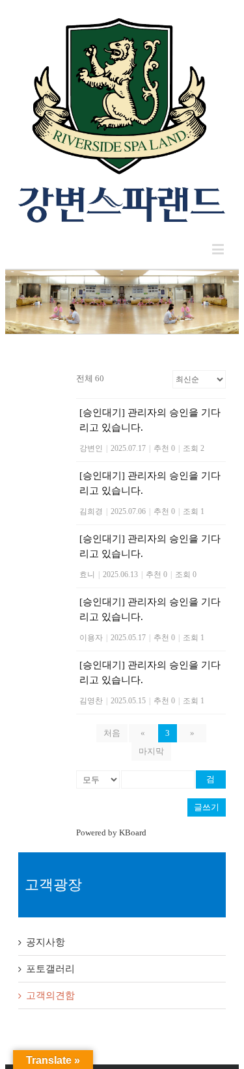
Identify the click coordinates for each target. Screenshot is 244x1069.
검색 (210, 781)
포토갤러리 (50, 969)
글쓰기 (206, 807)
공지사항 (45, 942)
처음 (111, 733)
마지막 (151, 751)
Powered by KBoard (111, 832)
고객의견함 (50, 995)
